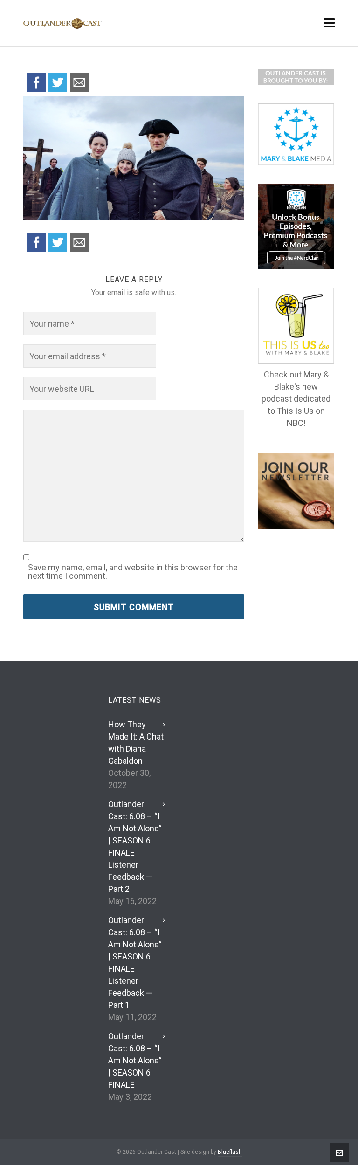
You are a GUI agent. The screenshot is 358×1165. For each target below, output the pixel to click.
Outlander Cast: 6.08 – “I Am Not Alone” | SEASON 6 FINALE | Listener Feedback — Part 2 (135, 846)
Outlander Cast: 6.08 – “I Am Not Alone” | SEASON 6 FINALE (135, 1060)
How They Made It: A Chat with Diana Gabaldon (136, 743)
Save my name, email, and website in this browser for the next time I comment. (133, 571)
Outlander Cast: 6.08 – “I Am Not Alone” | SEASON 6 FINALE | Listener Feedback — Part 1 (135, 962)
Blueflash (230, 1152)
